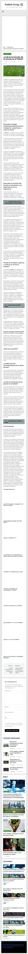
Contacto (20, 946)
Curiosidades (7, 849)
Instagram (10, 946)
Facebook (4, 946)
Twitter (15, 946)
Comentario (8, 690)
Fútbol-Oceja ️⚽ (14, 4)
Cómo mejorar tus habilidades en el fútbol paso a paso (16, 761)
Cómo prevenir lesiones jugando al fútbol (13, 917)
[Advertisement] (14, 32)
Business (6, 791)
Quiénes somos (19, 944)
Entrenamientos (6, 919)
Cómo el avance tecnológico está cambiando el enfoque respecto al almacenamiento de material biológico (13, 795)
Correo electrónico (9, 712)
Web (6, 717)
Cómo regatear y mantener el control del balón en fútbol (17, 753)
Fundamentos (7, 53)
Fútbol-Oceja (5, 944)
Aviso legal (12, 944)
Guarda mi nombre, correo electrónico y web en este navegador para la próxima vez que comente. (14, 725)
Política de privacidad (7, 947)
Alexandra (7, 61)
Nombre (7, 706)
